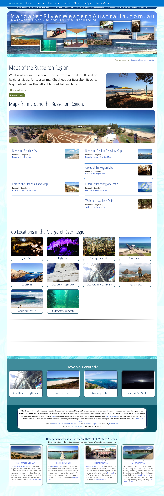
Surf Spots (87, 3)
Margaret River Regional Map (101, 183)
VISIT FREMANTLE (100, 480)
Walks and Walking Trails (99, 200)
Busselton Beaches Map (25, 150)
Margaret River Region (22, 466)
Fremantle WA (100, 462)
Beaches (66, 3)
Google (54, 416)
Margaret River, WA (25, 462)
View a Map (17, 95)
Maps (76, 3)
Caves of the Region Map (99, 167)
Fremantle (111, 473)
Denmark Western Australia (69, 424)
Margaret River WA (15, 3)
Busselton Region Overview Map (103, 150)
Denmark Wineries (142, 475)
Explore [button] (39, 3)
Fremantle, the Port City (94, 466)
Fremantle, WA (113, 424)
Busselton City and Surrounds (142, 60)
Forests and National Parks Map (30, 183)
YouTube (108, 416)
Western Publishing (78, 426)
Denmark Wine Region (90, 424)
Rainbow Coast (55, 424)
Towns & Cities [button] (102, 3)
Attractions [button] (53, 3)
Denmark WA (138, 462)
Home (29, 3)
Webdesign (115, 416)
